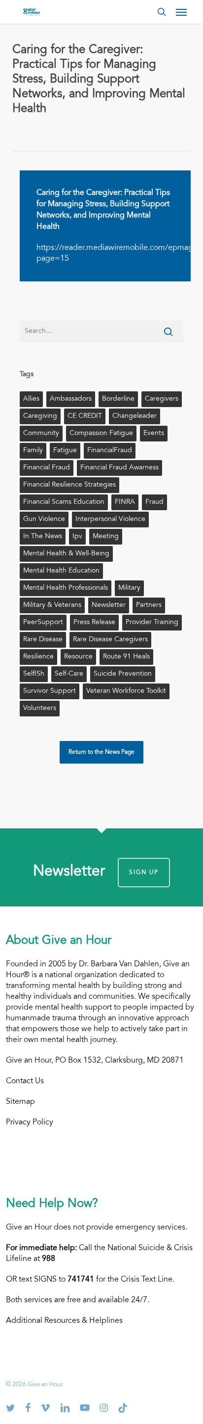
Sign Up (144, 873)
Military (129, 588)
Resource (78, 657)
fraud (154, 502)
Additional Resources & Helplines (64, 1321)
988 (48, 1259)
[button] (181, 12)
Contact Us (25, 1081)
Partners (149, 605)
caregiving (40, 416)
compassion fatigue (101, 433)
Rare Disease (43, 639)
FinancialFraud (109, 450)
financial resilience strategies (69, 485)
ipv (77, 536)
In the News (42, 536)
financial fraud (46, 468)
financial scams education (63, 502)
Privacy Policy (29, 1122)
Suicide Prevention (123, 674)
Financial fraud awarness (119, 468)
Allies (31, 399)
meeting (106, 536)
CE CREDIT (85, 416)
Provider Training (152, 622)
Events (153, 433)
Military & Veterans (52, 605)
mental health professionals (65, 588)
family (33, 450)
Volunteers (39, 708)
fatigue (65, 450)
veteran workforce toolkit (126, 691)
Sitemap (20, 1102)
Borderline (118, 399)
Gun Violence (44, 519)
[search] (161, 12)
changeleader (134, 416)
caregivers (161, 399)
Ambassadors (71, 399)
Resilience (38, 657)
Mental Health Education (61, 571)
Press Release (94, 622)
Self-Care (69, 674)
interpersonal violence (110, 519)
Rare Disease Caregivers (110, 639)
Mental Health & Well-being (66, 553)
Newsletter (109, 605)
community (41, 433)
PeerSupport (43, 622)
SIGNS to (64, 1280)
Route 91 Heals (126, 657)
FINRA (125, 502)
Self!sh (33, 674)
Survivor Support (49, 691)
